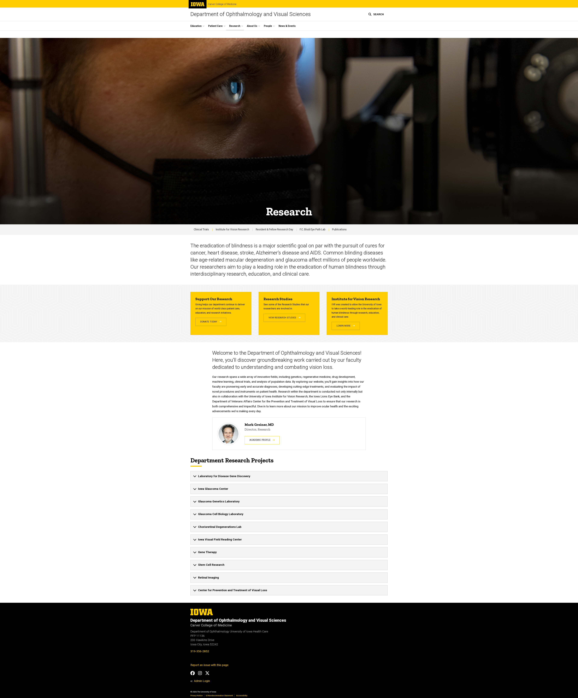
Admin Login (202, 681)
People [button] (268, 26)
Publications (339, 229)
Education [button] (196, 26)
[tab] (289, 476)
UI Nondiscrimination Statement (219, 695)
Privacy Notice (196, 695)
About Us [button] (252, 26)
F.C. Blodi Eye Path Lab (312, 229)
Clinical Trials (201, 229)
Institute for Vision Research (232, 229)
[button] (376, 14)
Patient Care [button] (215, 26)
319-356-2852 (199, 651)
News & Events (287, 26)
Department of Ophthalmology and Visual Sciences (250, 14)
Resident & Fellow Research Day (274, 229)
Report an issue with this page (209, 665)
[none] (289, 476)
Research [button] (234, 26)
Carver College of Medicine (222, 4)
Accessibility (241, 695)
